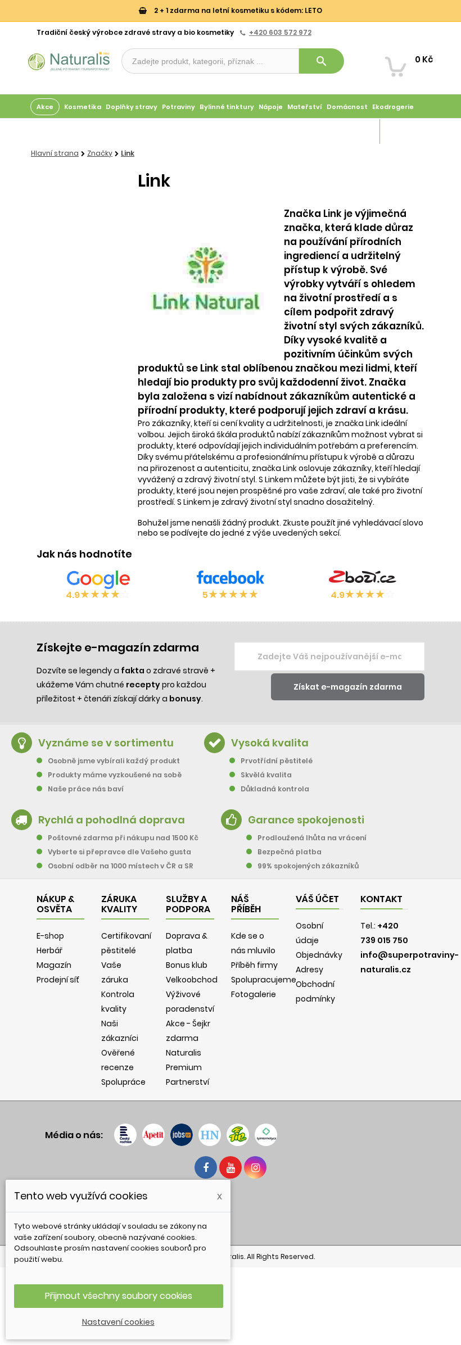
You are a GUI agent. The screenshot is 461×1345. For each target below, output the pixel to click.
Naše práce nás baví (86, 789)
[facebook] (206, 1167)
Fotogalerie (253, 994)
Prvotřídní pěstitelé (277, 761)
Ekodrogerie (393, 106)
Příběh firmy (254, 965)
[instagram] (255, 1167)
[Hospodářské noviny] (209, 1135)
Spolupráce (123, 1082)
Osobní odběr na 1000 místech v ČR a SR (120, 866)
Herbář (49, 950)
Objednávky (319, 955)
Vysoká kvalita (270, 743)
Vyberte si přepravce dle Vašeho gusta (119, 852)
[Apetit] (153, 1135)
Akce (45, 106)
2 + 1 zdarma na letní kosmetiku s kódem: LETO (237, 10)
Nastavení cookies (118, 1322)
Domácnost (347, 106)
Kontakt (381, 899)
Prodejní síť (58, 979)
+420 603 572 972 (280, 32)
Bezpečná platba (289, 852)
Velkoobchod (192, 979)
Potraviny (178, 106)
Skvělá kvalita (266, 775)
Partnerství (187, 1082)
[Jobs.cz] (181, 1135)
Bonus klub (186, 965)
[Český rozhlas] (125, 1135)
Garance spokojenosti (306, 820)
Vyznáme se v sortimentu (106, 743)
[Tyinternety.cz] (266, 1135)
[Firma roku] (230, 1211)
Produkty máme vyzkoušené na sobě (115, 775)
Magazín (362, 131)
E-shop (50, 935)
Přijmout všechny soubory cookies (118, 1295)
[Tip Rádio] (238, 1135)
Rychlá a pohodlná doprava (111, 820)
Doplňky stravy (131, 106)
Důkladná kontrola (275, 789)
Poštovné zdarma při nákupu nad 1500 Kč (123, 838)
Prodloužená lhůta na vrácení (312, 838)
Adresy (309, 969)
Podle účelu (50, 131)
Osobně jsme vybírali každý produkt (114, 761)
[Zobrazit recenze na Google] (98, 579)
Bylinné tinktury (227, 106)
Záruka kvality (406, 131)
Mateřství (304, 106)
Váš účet (317, 899)
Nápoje (271, 106)
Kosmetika (82, 106)
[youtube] (230, 1167)
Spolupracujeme (263, 979)
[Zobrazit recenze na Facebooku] (230, 579)
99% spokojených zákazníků (308, 866)
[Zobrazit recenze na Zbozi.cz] (362, 579)
